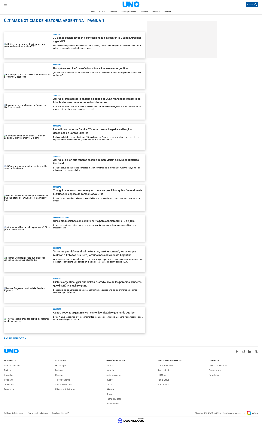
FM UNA (162, 375)
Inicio (93, 12)
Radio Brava (163, 380)
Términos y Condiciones (38, 413)
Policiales (156, 12)
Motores (59, 370)
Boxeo (109, 394)
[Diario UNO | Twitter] (256, 351)
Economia (144, 12)
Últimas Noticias (12, 365)
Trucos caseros (62, 380)
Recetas (59, 375)
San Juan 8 (163, 384)
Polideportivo (112, 403)
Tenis (109, 384)
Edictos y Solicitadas (65, 389)
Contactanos (215, 370)
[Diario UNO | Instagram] (243, 351)
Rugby (109, 380)
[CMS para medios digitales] (131, 421)
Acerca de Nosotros (218, 365)
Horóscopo (60, 365)
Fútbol (109, 365)
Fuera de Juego (113, 399)
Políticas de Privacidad (14, 413)
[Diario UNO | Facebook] (237, 351)
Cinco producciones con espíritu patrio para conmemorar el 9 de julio (93, 221)
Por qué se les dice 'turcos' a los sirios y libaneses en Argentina (90, 68)
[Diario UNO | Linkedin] (249, 351)
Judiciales (9, 384)
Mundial (110, 370)
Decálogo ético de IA (60, 413)
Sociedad (113, 12)
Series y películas (61, 217)
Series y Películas (128, 12)
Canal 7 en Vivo (165, 365)
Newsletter (214, 375)
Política (102, 12)
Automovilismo (113, 375)
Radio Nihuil (163, 370)
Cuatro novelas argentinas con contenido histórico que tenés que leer (94, 312)
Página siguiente (14, 338)
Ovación (167, 12)
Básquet (110, 389)
